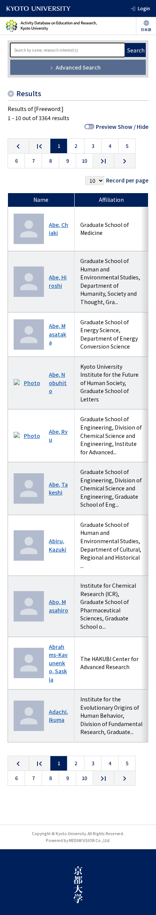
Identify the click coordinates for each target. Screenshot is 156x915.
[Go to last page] (103, 160)
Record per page (127, 180)
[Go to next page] (125, 160)
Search (136, 50)
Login (144, 8)
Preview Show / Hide (122, 126)
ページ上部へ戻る (143, 902)
